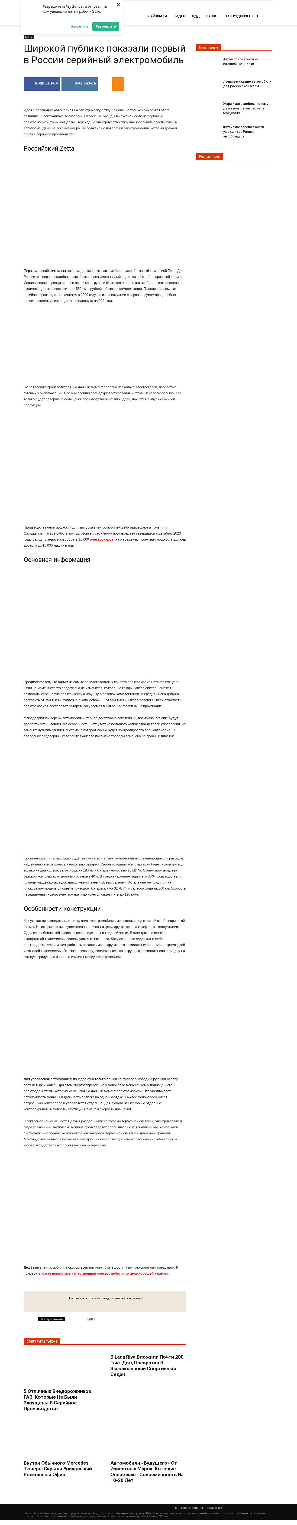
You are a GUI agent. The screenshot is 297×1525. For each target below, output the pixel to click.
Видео (179, 16)
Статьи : (29, 1513)
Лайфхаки (157, 16)
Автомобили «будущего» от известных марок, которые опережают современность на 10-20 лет (147, 1471)
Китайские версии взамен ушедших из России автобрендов (243, 131)
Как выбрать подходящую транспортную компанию (62, 1513)
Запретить (80, 26)
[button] (266, 15)
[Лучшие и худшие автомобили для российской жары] (208, 85)
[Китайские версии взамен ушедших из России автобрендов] (208, 131)
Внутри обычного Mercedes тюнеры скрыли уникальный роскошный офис (58, 1468)
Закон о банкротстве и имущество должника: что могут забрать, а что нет (76, 1516)
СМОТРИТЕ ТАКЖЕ (41, 1341)
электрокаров (101, 539)
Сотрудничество (242, 16)
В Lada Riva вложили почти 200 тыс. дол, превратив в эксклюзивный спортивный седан (147, 1365)
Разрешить (106, 26)
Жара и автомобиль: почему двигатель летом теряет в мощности (245, 108)
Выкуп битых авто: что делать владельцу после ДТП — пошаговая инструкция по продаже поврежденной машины (155, 1513)
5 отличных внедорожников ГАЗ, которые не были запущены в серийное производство (57, 1399)
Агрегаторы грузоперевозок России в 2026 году (143, 1516)
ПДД (196, 16)
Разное (213, 16)
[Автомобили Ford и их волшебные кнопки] (208, 63)
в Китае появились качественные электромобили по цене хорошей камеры (103, 1273)
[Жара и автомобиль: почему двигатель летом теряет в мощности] (208, 107)
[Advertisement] (105, 344)
